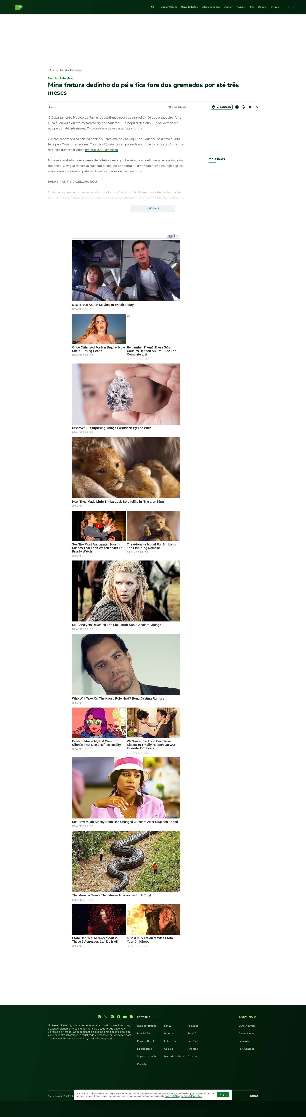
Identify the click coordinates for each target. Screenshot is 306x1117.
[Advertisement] (153, 42)
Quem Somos (246, 1033)
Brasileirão (143, 1033)
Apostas (228, 7)
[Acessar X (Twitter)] (106, 1017)
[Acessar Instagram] (112, 1017)
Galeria (168, 1033)
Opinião (262, 7)
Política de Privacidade (191, 1096)
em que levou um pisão (101, 150)
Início (51, 70)
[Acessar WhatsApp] (99, 1017)
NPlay (251, 7)
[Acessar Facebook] (118, 1017)
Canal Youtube (247, 1026)
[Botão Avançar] (294, 7)
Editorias (143, 1017)
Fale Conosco (246, 1049)
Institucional (248, 1017)
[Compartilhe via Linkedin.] (256, 107)
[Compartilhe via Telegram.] (250, 107)
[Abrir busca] (153, 7)
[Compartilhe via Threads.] (243, 107)
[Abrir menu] (11, 7)
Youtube (240, 7)
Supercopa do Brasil (148, 1056)
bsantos (52, 107)
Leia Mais (153, 208)
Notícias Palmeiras (71, 70)
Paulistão (142, 1064)
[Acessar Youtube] (125, 1017)
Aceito (223, 1095)
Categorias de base (211, 7)
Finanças (193, 1049)
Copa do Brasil (145, 1041)
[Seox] (254, 1096)
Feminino (274, 7)
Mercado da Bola (189, 7)
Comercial (244, 1041)
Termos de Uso (172, 1096)
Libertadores (144, 1049)
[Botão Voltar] (289, 7)
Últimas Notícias (169, 7)
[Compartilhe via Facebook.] (237, 107)
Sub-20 (192, 1033)
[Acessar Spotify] (131, 1017)
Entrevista (170, 1041)
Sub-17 (192, 1041)
